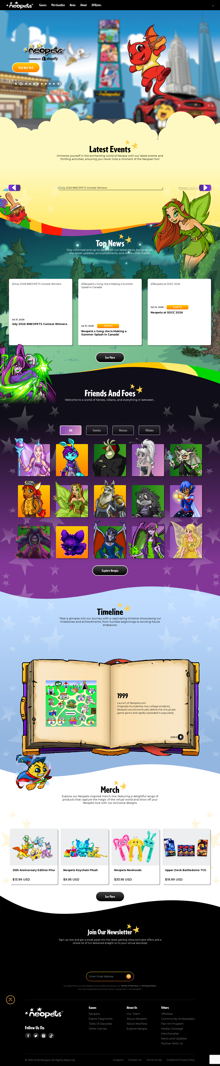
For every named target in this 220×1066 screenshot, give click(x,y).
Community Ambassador (178, 1018)
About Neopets (137, 1018)
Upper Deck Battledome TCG (185, 870)
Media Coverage (172, 1028)
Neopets (94, 1014)
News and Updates (174, 1038)
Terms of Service (129, 986)
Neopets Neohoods (127, 870)
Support (118, 1060)
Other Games (98, 1028)
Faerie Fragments (101, 1018)
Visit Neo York (26, 68)
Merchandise (58, 5)
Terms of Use (154, 1060)
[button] (14, 188)
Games (43, 5)
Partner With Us (172, 1043)
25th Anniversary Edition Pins (34, 870)
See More (110, 357)
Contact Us (134, 1060)
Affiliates (96, 5)
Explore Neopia (110, 570)
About (83, 5)
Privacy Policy (149, 986)
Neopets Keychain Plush (80, 870)
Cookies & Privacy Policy (181, 1060)
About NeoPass (137, 1023)
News (73, 5)
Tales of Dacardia (100, 1023)
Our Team (133, 1014)
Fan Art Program (172, 1023)
